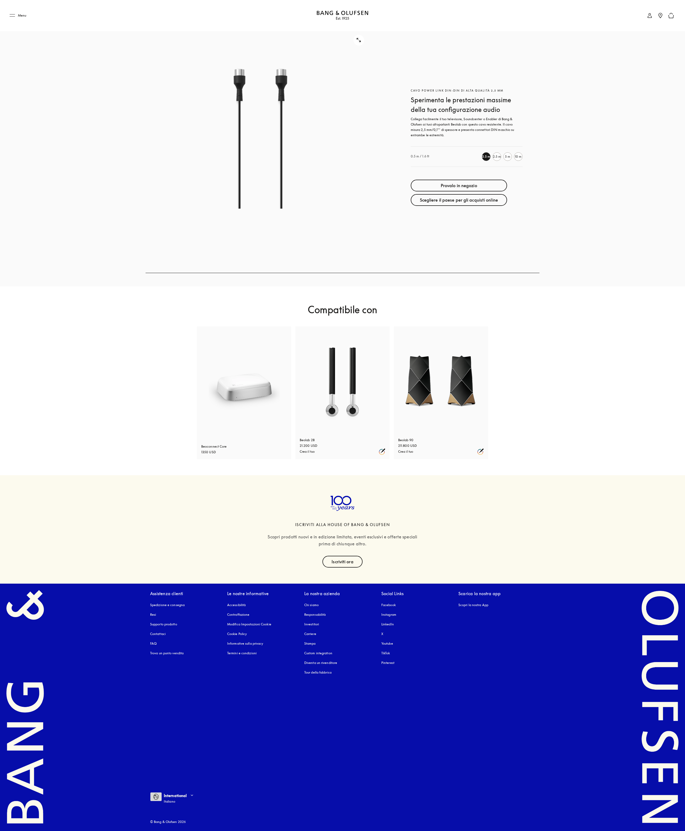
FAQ (153, 643)
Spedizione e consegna (167, 605)
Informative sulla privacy (245, 643)
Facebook (388, 605)
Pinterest (387, 663)
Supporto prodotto (163, 624)
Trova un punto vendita (167, 653)
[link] (649, 15)
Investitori (311, 624)
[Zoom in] (260, 136)
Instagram (388, 615)
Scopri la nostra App (473, 605)
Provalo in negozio (459, 185)
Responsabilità (315, 615)
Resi (153, 615)
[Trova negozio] (660, 15)
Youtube (387, 643)
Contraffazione (238, 615)
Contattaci (158, 634)
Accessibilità (236, 605)
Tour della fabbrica (318, 672)
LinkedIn (387, 624)
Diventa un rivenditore (320, 663)
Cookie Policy (237, 634)
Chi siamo (311, 605)
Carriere (310, 634)
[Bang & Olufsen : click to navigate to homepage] (342, 16)
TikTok (385, 653)
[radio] (486, 156)
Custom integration (318, 653)
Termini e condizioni (242, 653)
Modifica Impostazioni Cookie (249, 624)
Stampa (310, 643)
